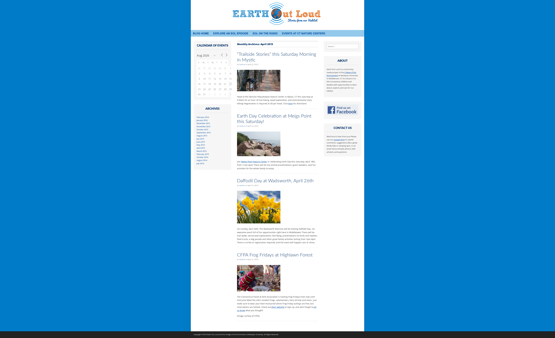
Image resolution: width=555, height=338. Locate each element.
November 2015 (203, 126)
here (290, 103)
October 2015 (202, 129)
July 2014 (200, 163)
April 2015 (201, 148)
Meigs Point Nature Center (254, 161)
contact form (339, 140)
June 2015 (201, 142)
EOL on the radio (265, 33)
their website (278, 307)
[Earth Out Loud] (277, 15)
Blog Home (201, 33)
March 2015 (202, 151)
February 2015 (203, 154)
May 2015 (201, 145)
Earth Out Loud (213, 334)
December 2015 (203, 123)
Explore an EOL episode (230, 33)
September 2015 (204, 132)
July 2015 (200, 139)
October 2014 (202, 157)
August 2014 (202, 160)
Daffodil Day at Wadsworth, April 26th (275, 180)
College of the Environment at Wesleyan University (244, 334)
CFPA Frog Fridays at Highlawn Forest (275, 255)
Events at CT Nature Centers (303, 33)
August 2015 (202, 135)
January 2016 (202, 120)
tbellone (242, 64)
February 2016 (203, 117)
